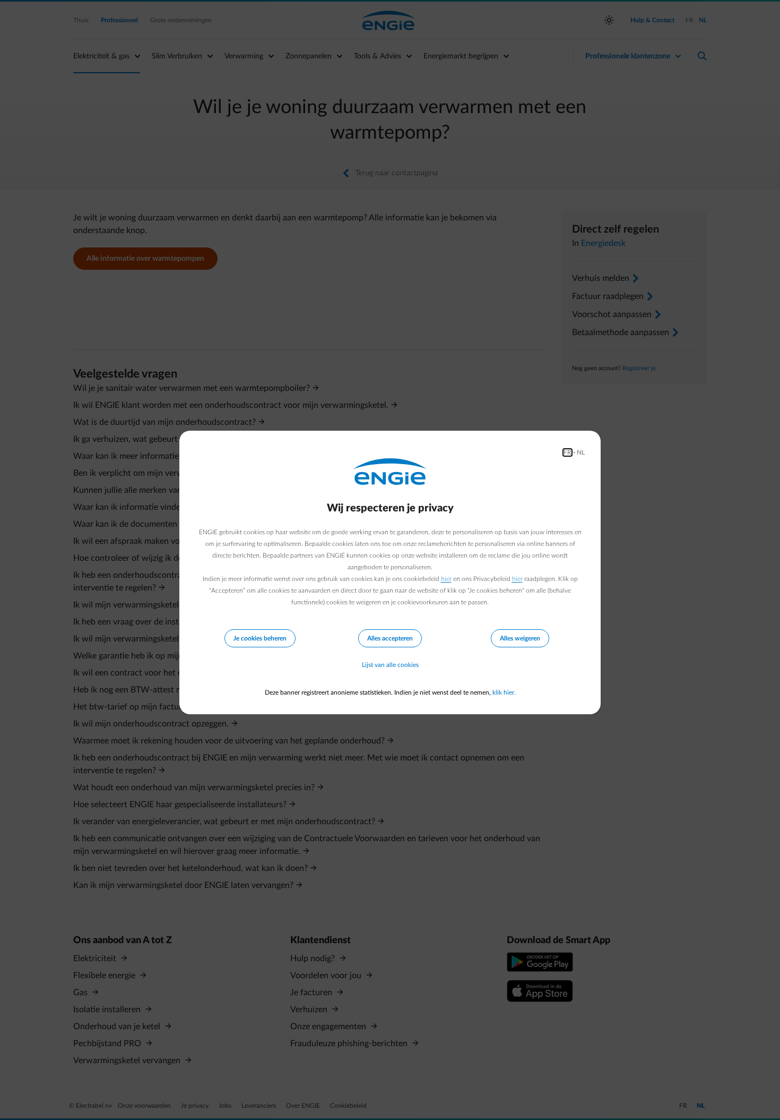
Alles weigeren (520, 638)
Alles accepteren (390, 638)
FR (567, 452)
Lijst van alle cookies (390, 665)
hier (446, 579)
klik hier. (504, 692)
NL (581, 452)
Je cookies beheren (260, 638)
